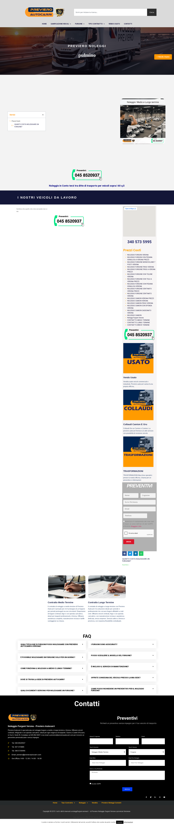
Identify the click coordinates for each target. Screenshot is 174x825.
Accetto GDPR (96, 784)
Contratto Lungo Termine (101, 602)
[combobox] (110, 12)
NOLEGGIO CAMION (134, 315)
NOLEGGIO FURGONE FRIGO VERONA (140, 267)
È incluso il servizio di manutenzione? (110, 666)
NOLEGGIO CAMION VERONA (137, 301)
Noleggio (82, 803)
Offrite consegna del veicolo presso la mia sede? (116, 678)
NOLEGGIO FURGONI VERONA (138, 255)
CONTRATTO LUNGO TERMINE (138, 323)
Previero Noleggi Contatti (111, 803)
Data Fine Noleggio (134, 758)
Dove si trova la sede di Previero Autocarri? (43, 679)
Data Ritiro (93, 758)
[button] (43, 115)
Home (55, 803)
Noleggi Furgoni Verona (135, 318)
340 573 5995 (139, 242)
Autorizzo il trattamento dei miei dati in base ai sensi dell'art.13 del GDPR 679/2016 (138, 524)
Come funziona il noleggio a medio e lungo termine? (46, 668)
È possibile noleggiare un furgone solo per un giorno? (48, 657)
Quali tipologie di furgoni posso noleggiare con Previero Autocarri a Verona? (49, 645)
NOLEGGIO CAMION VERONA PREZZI (140, 298)
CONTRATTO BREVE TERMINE (138, 325)
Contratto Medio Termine (60, 602)
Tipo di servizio (94, 747)
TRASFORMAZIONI (133, 471)
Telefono (118, 736)
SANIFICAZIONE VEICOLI (60, 24)
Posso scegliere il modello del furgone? (111, 655)
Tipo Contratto (95, 24)
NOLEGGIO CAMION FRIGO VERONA (140, 303)
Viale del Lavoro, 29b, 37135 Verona (127, 729)
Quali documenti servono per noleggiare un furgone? (48, 690)
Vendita (95, 803)
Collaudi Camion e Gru (135, 424)
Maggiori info (136, 526)
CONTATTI (128, 24)
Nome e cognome (95, 736)
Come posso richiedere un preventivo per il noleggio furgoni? (117, 690)
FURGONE (78, 24)
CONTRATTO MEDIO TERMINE (138, 320)
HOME (44, 24)
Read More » (125, 565)
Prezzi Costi (16, 121)
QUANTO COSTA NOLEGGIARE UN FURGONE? (26, 125)
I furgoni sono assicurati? (104, 644)
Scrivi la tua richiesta (96, 769)
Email (143, 736)
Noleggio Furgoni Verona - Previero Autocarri (31, 726)
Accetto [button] (119, 822)
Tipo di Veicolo (133, 747)
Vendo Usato (114, 24)
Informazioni (128, 822)
